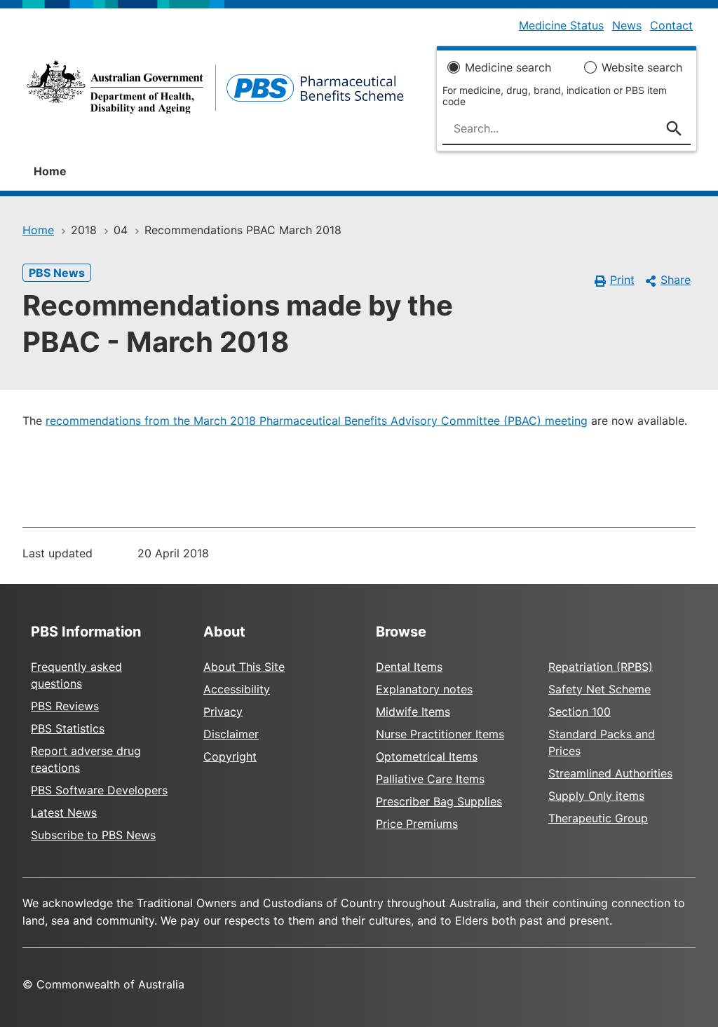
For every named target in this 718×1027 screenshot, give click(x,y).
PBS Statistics (67, 728)
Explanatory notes (424, 689)
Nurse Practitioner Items (440, 734)
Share (676, 280)
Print (622, 280)
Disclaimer (231, 734)
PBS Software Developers (99, 790)
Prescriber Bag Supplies (439, 801)
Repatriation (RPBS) (600, 667)
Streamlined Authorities (610, 773)
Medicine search (508, 67)
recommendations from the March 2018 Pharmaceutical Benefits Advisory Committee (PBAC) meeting (317, 421)
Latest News (64, 812)
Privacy (223, 712)
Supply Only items (596, 796)
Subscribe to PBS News (93, 835)
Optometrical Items (426, 756)
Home (50, 171)
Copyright (230, 756)
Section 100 (579, 712)
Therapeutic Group (598, 818)
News (627, 25)
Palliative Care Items (430, 779)
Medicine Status (561, 25)
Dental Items (409, 667)
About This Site (244, 667)
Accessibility (236, 689)
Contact (671, 25)
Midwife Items (413, 712)
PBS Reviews (65, 706)
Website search (642, 67)
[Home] (215, 91)
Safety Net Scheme (599, 689)
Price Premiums (417, 824)
